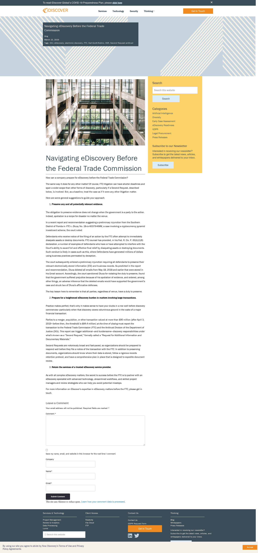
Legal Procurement (161, 133)
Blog (46, 36)
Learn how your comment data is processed (103, 501)
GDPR (155, 129)
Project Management (52, 519)
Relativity (89, 519)
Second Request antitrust (121, 43)
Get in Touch (198, 11)
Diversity (156, 117)
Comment (51, 413)
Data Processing (50, 525)
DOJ (51, 43)
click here (117, 2)
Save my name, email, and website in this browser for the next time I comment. (81, 453)
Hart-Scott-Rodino (96, 43)
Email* (49, 483)
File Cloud (89, 522)
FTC (85, 43)
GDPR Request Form (137, 523)
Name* (49, 471)
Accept (250, 547)
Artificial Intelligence (162, 113)
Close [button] (211, 2)
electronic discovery (74, 43)
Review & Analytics (51, 522)
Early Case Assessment (163, 121)
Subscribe (163, 165)
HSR (107, 43)
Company (50, 459)
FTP (87, 525)
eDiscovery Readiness (163, 125)
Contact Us (133, 520)
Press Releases (159, 137)
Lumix (45, 528)
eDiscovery (59, 43)
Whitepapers (176, 522)
